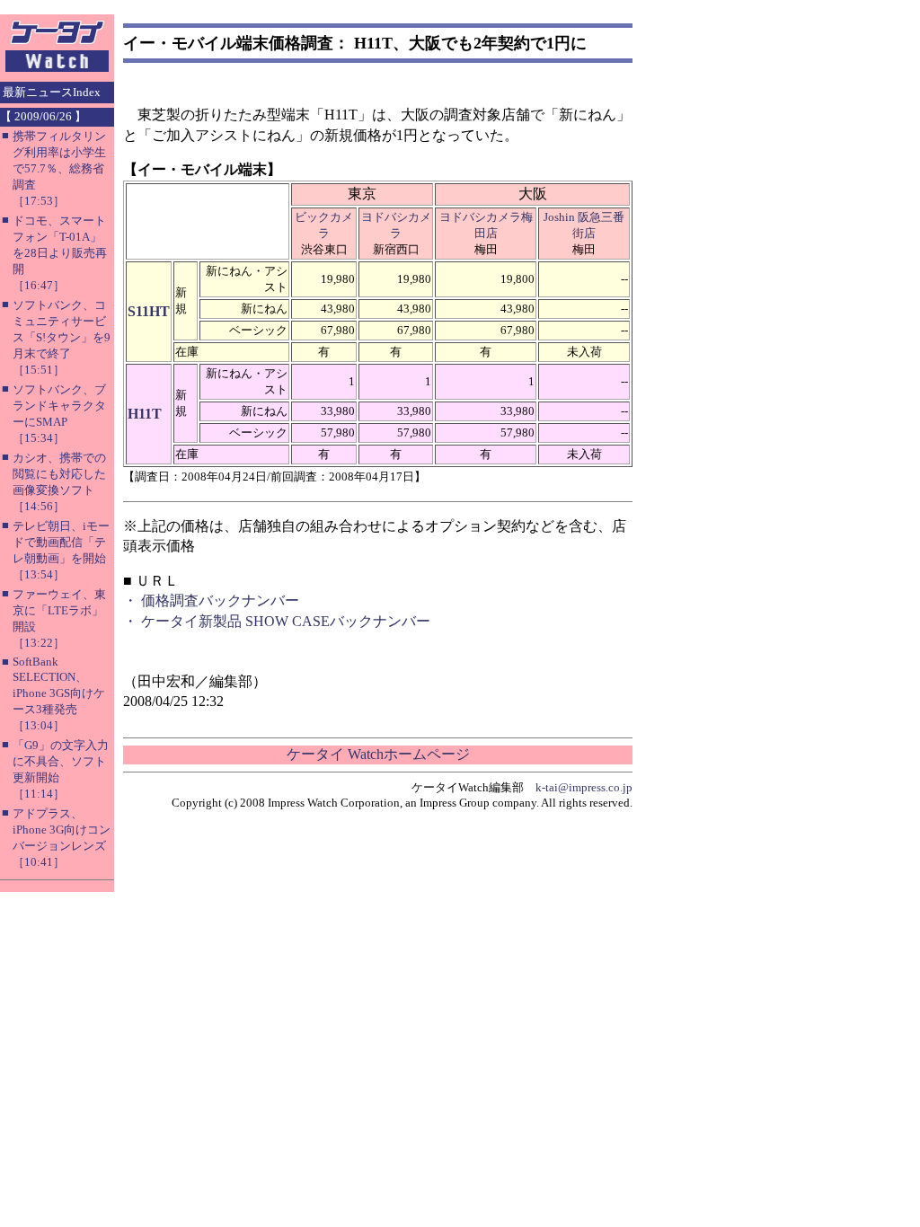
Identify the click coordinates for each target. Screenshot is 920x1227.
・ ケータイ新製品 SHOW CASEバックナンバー (276, 621)
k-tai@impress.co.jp (583, 787)
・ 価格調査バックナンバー (211, 600)
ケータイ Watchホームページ (378, 754)
